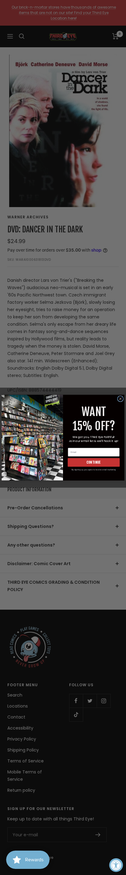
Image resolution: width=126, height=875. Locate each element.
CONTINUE (94, 462)
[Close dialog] (120, 398)
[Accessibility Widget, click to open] (116, 865)
